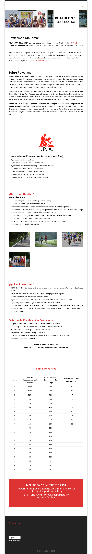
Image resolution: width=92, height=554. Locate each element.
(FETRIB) (74, 43)
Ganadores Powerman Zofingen (51, 347)
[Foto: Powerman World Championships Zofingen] (46, 246)
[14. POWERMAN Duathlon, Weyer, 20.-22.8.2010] (72, 246)
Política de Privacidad (46, 551)
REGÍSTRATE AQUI (41, 60)
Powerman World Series (44, 344)
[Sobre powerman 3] (19, 266)
